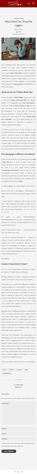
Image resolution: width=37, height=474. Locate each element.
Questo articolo (18, 84)
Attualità (15, 18)
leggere (11, 370)
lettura (19, 370)
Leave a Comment (20, 34)
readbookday (7, 373)
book (4, 370)
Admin (20, 32)
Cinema (21, 18)
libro (26, 370)
